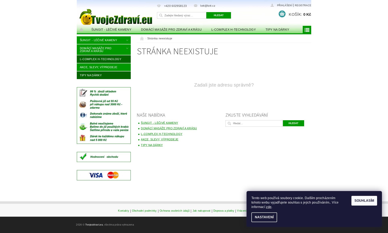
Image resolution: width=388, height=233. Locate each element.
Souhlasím (364, 200)
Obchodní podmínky (144, 210)
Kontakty (123, 210)
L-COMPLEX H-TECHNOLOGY (233, 29)
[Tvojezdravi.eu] (116, 13)
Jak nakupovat (202, 210)
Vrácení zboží (245, 210)
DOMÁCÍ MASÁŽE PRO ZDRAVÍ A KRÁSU (171, 29)
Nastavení (264, 217)
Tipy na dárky (277, 29)
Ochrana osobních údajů (175, 210)
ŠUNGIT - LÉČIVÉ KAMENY (111, 29)
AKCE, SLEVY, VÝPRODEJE (98, 67)
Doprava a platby (223, 210)
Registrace (303, 5)
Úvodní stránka (81, 29)
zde (268, 207)
